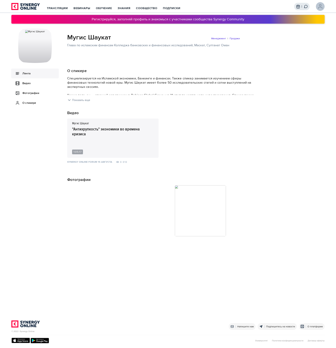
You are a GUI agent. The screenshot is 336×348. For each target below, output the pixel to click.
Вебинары (82, 8)
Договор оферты (316, 341)
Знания (124, 8)
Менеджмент (218, 38)
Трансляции (57, 8)
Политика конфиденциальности (287, 341)
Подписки (171, 8)
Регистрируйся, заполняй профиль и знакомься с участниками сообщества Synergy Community (168, 19)
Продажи (235, 38)
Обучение (104, 8)
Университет (261, 341)
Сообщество (147, 8)
